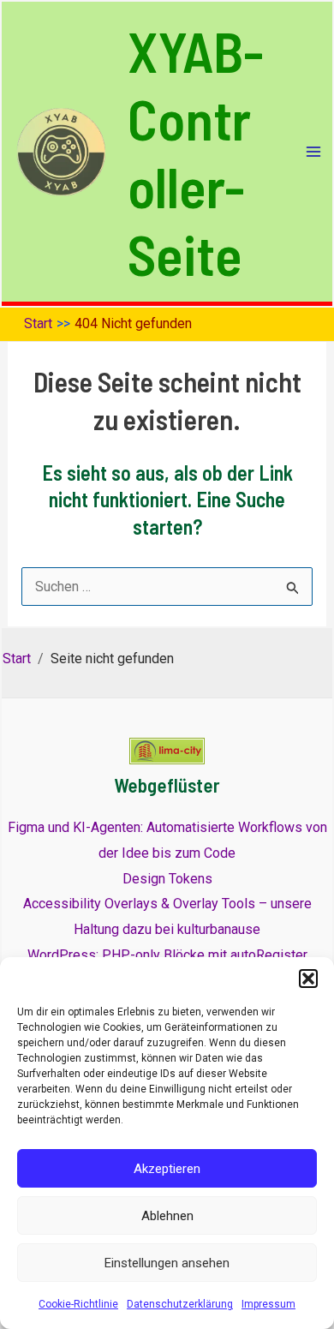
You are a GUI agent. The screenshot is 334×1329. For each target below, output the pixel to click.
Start (17, 658)
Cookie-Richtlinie (78, 1304)
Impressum (268, 1304)
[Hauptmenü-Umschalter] (313, 152)
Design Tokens (167, 879)
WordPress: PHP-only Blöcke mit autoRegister (167, 955)
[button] (308, 978)
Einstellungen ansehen (167, 1263)
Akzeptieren (167, 1168)
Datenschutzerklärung (180, 1304)
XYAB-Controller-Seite (196, 151)
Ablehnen (167, 1216)
